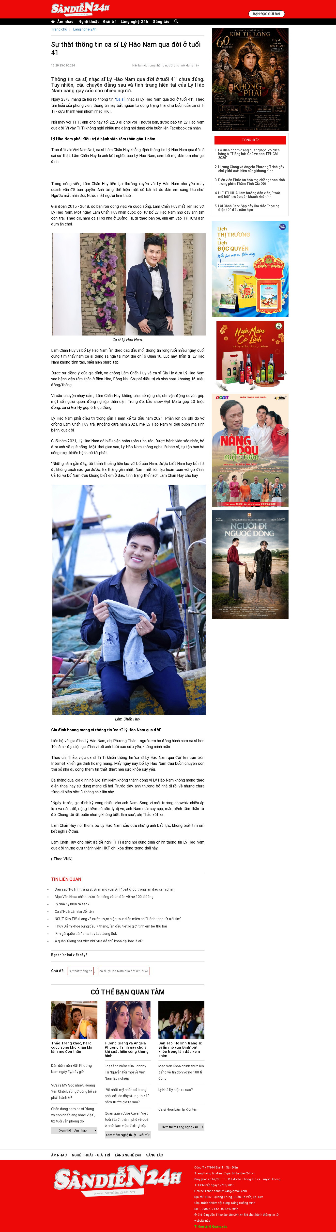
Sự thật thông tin (80, 971)
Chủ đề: (57, 971)
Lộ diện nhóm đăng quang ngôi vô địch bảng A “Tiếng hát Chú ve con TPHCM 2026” (249, 154)
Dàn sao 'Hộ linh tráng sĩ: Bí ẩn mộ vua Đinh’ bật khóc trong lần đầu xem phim (114, 889)
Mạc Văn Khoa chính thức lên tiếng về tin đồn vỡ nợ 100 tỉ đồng (104, 897)
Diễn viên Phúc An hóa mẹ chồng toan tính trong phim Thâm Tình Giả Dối (251, 182)
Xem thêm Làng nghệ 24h (180, 1127)
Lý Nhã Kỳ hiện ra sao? (72, 904)
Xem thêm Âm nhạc (73, 1130)
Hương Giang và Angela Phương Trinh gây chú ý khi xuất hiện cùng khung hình (127, 1049)
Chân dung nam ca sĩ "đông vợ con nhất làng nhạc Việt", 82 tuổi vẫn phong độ (73, 1115)
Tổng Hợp (250, 140)
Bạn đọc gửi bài (266, 13)
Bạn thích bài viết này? (69, 955)
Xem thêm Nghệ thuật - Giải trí (127, 1135)
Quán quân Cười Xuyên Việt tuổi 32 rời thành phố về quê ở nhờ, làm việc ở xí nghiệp (126, 1119)
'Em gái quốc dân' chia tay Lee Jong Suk (86, 934)
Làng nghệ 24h (134, 21)
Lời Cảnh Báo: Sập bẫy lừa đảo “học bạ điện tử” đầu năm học (248, 208)
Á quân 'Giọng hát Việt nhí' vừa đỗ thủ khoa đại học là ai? (99, 941)
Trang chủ (59, 29)
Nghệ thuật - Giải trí (97, 21)
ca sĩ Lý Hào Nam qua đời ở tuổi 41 (123, 971)
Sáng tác (161, 21)
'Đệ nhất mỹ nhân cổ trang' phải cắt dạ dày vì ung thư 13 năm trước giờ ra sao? (127, 1096)
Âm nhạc (65, 21)
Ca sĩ (120, 99)
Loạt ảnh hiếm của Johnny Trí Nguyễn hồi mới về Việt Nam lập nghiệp (125, 1072)
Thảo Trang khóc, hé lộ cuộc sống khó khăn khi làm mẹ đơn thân (71, 1047)
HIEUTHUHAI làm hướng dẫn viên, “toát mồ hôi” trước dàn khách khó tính (249, 195)
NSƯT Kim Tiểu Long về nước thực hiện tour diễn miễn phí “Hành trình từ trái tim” (118, 919)
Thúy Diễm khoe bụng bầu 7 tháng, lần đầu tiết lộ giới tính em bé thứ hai (111, 926)
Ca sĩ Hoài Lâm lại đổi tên (74, 911)
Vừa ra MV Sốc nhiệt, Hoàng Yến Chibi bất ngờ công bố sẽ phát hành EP (74, 1091)
